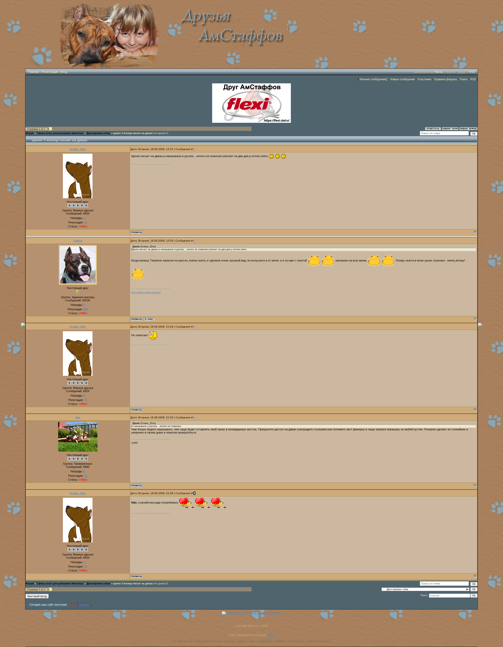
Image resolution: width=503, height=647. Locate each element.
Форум (29, 133)
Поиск (464, 79)
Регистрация (49, 71)
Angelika (84, 604)
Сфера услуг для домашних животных (60, 133)
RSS (472, 71)
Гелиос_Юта (78, 149)
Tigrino (77, 240)
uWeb (271, 635)
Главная (33, 71)
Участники (424, 79)
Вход (64, 71)
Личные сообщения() (373, 79)
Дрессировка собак (98, 133)
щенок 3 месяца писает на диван (132, 133)
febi (77, 417)
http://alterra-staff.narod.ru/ (146, 292)
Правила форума (445, 79)
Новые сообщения (402, 79)
